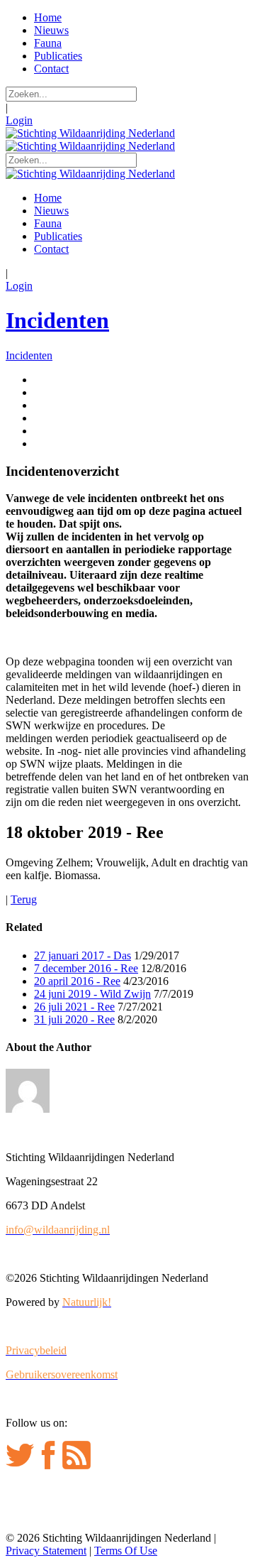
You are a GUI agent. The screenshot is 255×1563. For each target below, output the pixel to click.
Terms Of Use (125, 1551)
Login (19, 120)
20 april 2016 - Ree (77, 981)
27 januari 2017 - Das (82, 955)
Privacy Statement (46, 1551)
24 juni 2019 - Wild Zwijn (92, 994)
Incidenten (57, 320)
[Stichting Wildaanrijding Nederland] (90, 133)
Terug (24, 899)
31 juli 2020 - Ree (74, 1019)
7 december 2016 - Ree (86, 968)
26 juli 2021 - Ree (74, 1007)
